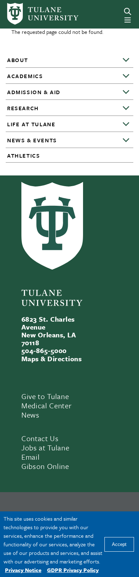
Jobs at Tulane (45, 447)
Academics (25, 76)
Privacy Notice (23, 570)
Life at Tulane (31, 124)
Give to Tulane (45, 396)
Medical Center (46, 405)
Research (23, 108)
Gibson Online (45, 466)
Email (30, 456)
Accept (119, 544)
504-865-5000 (44, 350)
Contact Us (40, 438)
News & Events (32, 140)
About (17, 60)
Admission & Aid (34, 92)
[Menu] (127, 20)
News (30, 414)
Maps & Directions (51, 358)
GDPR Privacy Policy (73, 570)
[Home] (32, 14)
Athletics (23, 155)
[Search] (127, 11)
